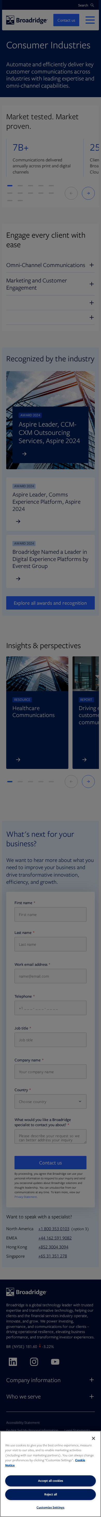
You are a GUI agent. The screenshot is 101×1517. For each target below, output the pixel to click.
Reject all (50, 1494)
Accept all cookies (50, 1480)
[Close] (93, 1438)
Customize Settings (50, 1507)
